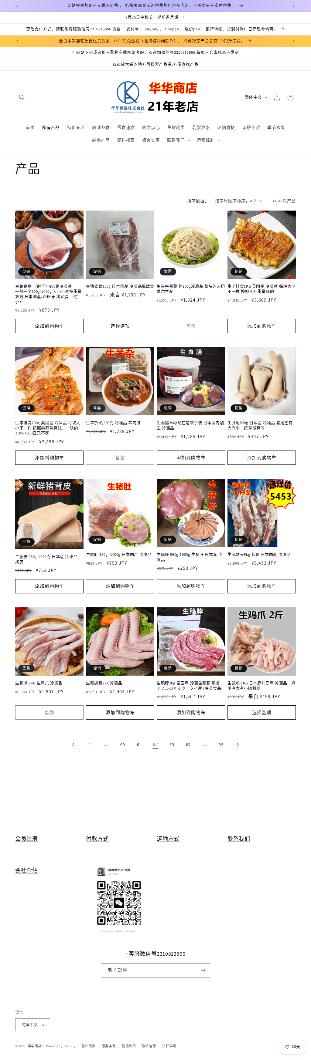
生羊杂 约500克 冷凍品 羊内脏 (113, 422)
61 (139, 744)
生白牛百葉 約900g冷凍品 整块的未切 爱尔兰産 (191, 289)
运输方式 (168, 838)
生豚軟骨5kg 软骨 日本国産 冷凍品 (259, 554)
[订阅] (203, 970)
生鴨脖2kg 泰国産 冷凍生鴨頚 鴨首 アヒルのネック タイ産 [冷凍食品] (190, 686)
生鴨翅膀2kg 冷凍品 (104, 683)
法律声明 (169, 1046)
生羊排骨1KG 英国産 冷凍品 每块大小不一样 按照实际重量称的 (261, 289)
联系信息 (149, 1046)
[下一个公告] (293, 6)
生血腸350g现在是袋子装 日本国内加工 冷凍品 (190, 425)
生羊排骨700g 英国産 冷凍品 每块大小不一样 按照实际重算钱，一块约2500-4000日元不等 (47, 428)
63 (171, 744)
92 (221, 744)
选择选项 (120, 326)
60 (122, 744)
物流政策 (129, 1046)
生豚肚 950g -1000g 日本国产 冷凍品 (119, 554)
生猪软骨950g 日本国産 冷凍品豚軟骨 (120, 286)
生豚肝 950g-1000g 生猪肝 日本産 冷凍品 (189, 557)
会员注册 (26, 838)
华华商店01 (36, 1046)
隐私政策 (88, 1046)
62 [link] (155, 744)
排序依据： (198, 201)
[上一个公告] (17, 6)
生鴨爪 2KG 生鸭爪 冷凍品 (39, 683)
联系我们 (238, 838)
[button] (22, 97)
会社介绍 (26, 870)
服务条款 (109, 1046)
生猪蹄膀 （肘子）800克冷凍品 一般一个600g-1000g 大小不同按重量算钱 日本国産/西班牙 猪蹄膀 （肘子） (48, 294)
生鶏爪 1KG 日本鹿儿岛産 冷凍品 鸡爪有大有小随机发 (261, 686)
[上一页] (73, 744)
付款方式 (97, 838)
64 (188, 744)
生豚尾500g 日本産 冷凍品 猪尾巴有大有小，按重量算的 (260, 425)
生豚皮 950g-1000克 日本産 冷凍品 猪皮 (48, 559)
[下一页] (237, 744)
